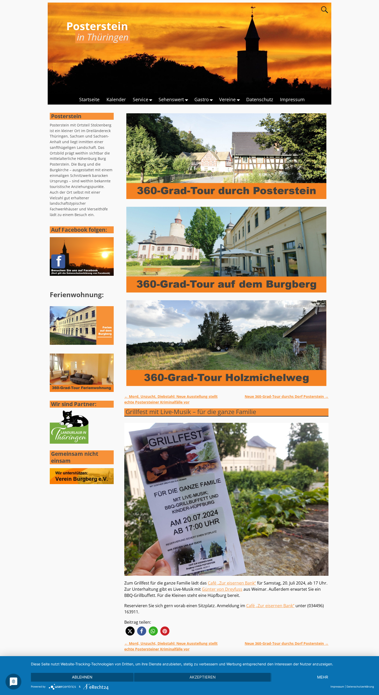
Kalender (116, 99)
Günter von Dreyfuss (222, 589)
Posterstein (97, 26)
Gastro (201, 99)
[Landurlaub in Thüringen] (69, 442)
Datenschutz (259, 99)
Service (140, 99)
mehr (322, 677)
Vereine (227, 99)
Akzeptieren (203, 677)
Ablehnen (82, 677)
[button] (130, 631)
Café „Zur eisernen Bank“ (232, 583)
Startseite (89, 99)
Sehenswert (171, 99)
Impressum (292, 99)
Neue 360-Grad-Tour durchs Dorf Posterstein (286, 396)
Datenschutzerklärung (360, 686)
